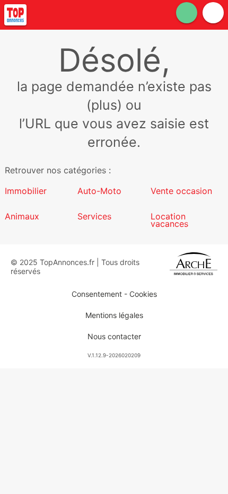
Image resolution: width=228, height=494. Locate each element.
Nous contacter (114, 336)
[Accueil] (15, 14)
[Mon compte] (213, 12)
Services (94, 216)
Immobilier (26, 191)
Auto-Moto (99, 191)
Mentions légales (114, 315)
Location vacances (169, 220)
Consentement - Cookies (114, 293)
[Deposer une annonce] (186, 12)
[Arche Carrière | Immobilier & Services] (193, 266)
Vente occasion (181, 191)
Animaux (22, 216)
